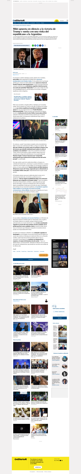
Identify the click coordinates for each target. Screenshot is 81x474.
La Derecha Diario (25, 1)
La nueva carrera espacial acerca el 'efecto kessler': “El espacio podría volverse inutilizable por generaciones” (21, 436)
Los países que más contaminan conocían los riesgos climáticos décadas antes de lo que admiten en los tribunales (55, 346)
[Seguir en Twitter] (54, 460)
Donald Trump (24, 251)
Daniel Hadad (49, 1)
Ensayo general (40, 1)
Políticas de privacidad (39, 471)
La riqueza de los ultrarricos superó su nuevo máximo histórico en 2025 (21, 418)
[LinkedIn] (43, 46)
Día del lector (55, 1)
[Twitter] (40, 46)
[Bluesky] (38, 46)
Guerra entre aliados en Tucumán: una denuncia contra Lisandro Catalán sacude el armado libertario (39, 333)
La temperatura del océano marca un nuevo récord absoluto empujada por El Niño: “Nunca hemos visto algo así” (60, 197)
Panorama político (35, 1)
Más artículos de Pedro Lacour (19, 299)
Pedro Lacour (15, 72)
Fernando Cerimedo (30, 1)
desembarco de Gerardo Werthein (30, 218)
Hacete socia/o (57, 21)
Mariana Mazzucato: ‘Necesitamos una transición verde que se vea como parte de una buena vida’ (55, 328)
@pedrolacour (16, 74)
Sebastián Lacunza (16, 279)
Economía (19, 22)
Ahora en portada (17, 339)
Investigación (32, 22)
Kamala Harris (36, 251)
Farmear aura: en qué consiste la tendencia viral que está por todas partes (39, 435)
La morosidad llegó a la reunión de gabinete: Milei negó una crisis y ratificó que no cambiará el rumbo (21, 353)
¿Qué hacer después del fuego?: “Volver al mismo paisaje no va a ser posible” (55, 340)
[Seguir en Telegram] (57, 460)
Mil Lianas (38, 22)
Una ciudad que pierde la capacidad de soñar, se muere (61, 183)
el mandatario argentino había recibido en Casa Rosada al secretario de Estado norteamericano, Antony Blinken (30, 188)
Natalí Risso (33, 421)
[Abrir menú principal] (67, 20)
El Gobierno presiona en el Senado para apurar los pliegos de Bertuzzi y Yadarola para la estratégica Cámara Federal (21, 371)
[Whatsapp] (33, 46)
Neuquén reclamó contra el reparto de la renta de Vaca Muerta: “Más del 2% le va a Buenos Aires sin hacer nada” (21, 403)
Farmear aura (43, 1)
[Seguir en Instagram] (58, 460)
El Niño (47, 1)
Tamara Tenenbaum (34, 277)
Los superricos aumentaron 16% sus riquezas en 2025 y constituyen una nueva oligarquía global (39, 419)
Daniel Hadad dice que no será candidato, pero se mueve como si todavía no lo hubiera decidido (39, 316)
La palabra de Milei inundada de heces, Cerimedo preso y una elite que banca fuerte (21, 277)
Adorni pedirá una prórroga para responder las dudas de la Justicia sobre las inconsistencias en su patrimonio (20, 387)
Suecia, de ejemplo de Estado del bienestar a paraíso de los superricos (21, 292)
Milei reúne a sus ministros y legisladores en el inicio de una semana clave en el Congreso (61, 155)
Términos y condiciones (47, 471)
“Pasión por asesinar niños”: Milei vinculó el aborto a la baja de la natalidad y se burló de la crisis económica (20, 334)
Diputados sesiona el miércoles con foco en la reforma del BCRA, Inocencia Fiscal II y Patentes (39, 371)
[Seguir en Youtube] (60, 460)
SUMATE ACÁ (38, 467)
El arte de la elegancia (36, 276)
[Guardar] (45, 46)
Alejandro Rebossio (34, 297)
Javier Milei (21, 1)
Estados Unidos (30, 251)
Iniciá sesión (62, 20)
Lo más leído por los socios (18, 263)
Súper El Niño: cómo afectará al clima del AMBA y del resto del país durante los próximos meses (55, 334)
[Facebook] (35, 46)
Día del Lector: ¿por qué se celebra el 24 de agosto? (60, 141)
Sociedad (23, 22)
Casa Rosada (42, 251)
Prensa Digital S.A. (32, 471)
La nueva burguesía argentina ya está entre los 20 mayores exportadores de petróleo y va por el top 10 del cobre (39, 293)
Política (15, 22)
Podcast (42, 22)
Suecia (53, 1)
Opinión (27, 22)
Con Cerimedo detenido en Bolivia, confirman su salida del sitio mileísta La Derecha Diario (39, 387)
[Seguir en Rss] (62, 460)
